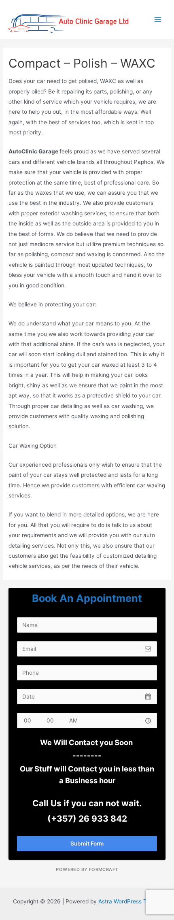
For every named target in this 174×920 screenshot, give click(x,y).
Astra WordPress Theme (129, 901)
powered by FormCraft (87, 869)
